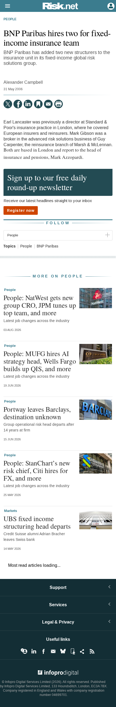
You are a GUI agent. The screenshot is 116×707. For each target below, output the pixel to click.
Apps (72, 651)
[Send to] (48, 104)
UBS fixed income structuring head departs (37, 522)
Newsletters (53, 651)
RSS (92, 651)
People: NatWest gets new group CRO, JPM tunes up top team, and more (40, 305)
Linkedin (33, 651)
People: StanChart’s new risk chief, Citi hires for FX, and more (37, 470)
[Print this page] (58, 104)
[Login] (110, 6)
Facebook (43, 651)
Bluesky (63, 651)
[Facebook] (17, 104)
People (10, 19)
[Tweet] (8, 104)
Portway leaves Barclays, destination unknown (37, 412)
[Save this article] (38, 104)
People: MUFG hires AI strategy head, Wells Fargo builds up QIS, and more (40, 361)
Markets (10, 510)
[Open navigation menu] (5, 6)
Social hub (82, 651)
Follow (58, 223)
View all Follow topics (24, 651)
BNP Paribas (47, 246)
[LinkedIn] (28, 104)
